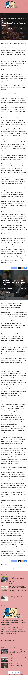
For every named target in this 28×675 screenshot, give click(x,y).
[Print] (11, 29)
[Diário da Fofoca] (11, 4)
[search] (19, 5)
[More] (13, 584)
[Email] (9, 29)
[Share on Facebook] (5, 29)
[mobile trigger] (2, 4)
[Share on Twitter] (7, 29)
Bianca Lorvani (7, 32)
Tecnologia (4, 20)
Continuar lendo (3, 564)
